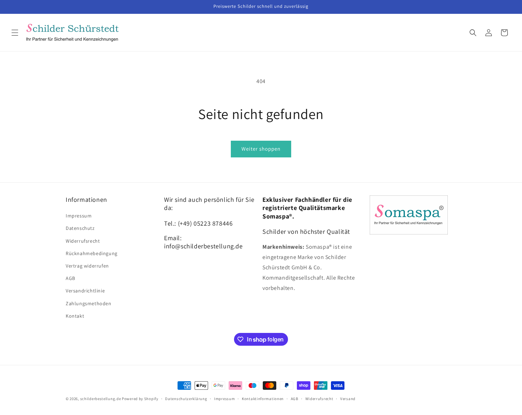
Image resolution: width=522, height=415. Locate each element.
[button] (15, 33)
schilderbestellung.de (100, 398)
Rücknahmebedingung (92, 253)
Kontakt (75, 316)
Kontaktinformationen (263, 398)
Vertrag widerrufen (87, 266)
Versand (347, 398)
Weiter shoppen (261, 148)
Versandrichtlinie (85, 290)
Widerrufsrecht (83, 241)
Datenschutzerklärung (186, 398)
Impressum (79, 215)
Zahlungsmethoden (89, 303)
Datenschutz (80, 228)
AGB (70, 278)
